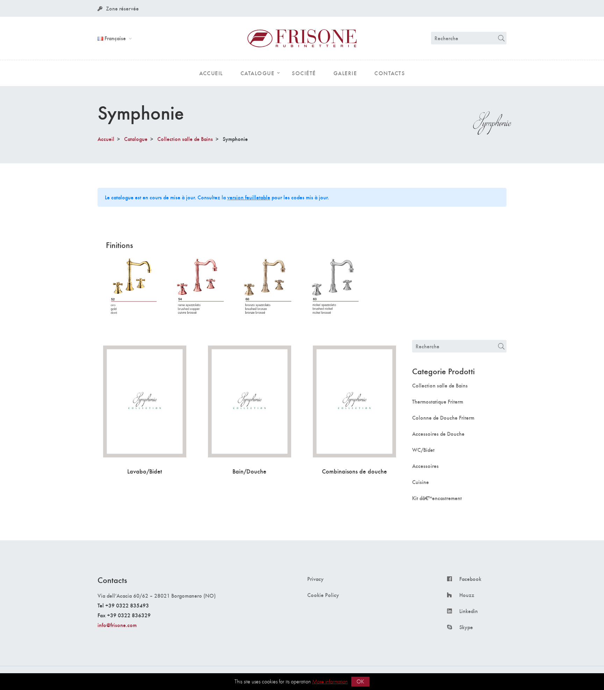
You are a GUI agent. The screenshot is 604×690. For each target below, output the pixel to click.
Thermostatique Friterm (437, 401)
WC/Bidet (423, 449)
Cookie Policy (323, 594)
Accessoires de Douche (438, 433)
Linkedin (468, 610)
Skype (466, 627)
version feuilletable (248, 197)
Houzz (466, 594)
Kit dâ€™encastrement (437, 498)
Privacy (315, 578)
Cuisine (420, 481)
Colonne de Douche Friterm (443, 417)
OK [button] (360, 681)
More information (330, 681)
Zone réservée (122, 8)
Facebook (470, 578)
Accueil (106, 138)
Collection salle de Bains (185, 138)
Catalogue (136, 138)
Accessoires (425, 465)
